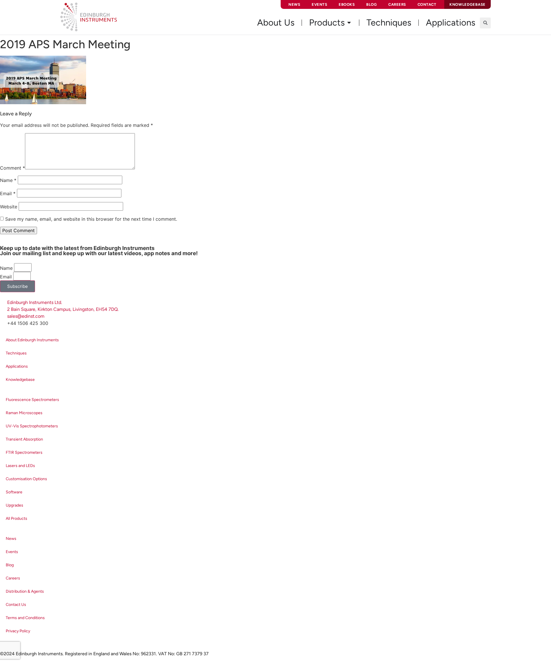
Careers (397, 4)
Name (8, 180)
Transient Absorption (24, 439)
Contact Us (16, 604)
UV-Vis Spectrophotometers (32, 426)
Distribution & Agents (25, 591)
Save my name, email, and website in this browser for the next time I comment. (91, 219)
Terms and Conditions (25, 617)
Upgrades (14, 505)
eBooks (347, 4)
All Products (16, 518)
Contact (427, 4)
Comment (12, 168)
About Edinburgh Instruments (32, 340)
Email (7, 193)
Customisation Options (26, 478)
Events (319, 4)
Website (8, 206)
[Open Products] (349, 22)
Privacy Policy (18, 631)
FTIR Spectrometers (24, 452)
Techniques (16, 353)
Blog (371, 4)
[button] (485, 23)
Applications (17, 366)
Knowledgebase (20, 379)
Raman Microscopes (24, 412)
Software (14, 492)
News (294, 4)
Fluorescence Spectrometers (32, 399)
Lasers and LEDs (20, 465)
